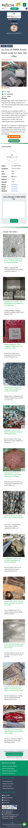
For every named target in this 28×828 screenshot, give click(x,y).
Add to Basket (15, 136)
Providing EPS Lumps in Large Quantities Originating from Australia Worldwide (12, 560)
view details (14, 184)
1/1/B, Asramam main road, (11, 814)
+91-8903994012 (7, 813)
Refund (20, 826)
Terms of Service (14, 826)
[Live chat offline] (24, 824)
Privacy (8, 826)
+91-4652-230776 (8, 811)
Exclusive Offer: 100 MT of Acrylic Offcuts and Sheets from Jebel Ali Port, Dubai (13, 603)
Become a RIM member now (14, 754)
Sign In (4, 8)
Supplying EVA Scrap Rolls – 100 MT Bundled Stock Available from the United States (13, 303)
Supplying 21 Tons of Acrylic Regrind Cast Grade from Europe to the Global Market (13, 431)
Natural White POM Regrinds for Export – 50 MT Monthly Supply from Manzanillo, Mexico (13, 260)
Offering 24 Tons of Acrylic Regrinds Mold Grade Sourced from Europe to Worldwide (12, 474)
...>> (19, 271)
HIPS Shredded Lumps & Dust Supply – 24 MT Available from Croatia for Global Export (12, 389)
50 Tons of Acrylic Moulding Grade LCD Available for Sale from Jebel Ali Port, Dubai (14, 645)
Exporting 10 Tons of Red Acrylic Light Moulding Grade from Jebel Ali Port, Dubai (13, 731)
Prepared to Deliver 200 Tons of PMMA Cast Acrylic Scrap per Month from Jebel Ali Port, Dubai (13, 688)
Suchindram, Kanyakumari (9, 816)
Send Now (14, 221)
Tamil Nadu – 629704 (7, 818)
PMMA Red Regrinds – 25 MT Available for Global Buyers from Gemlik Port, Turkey (13, 346)
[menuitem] (14, 4)
